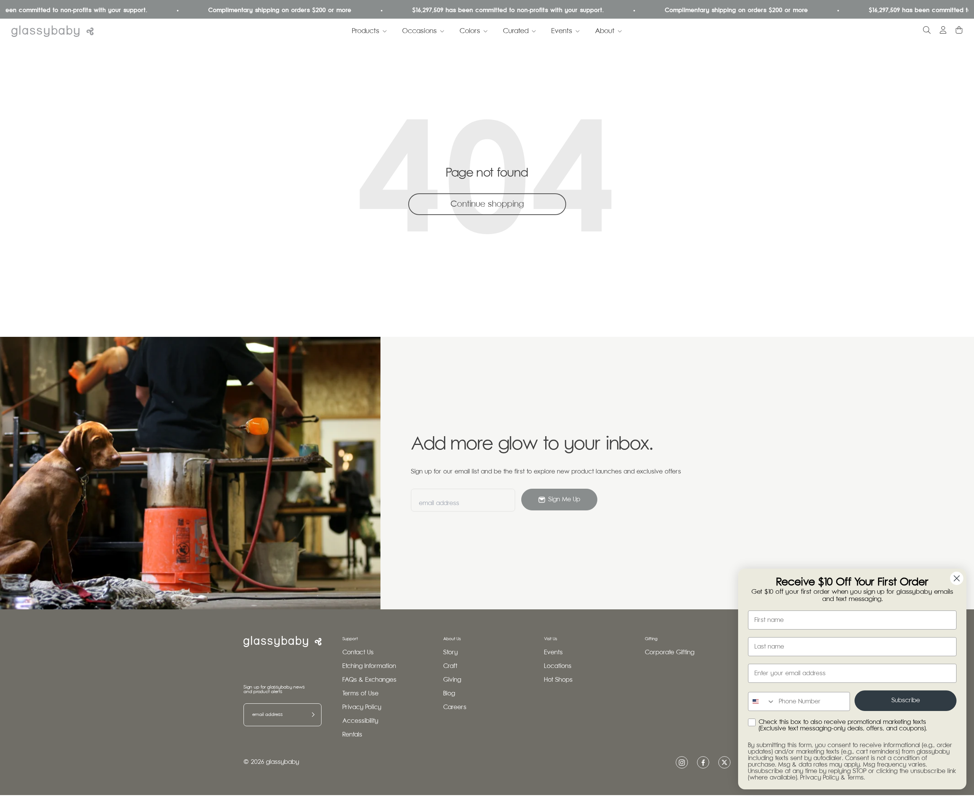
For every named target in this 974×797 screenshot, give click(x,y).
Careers (454, 707)
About (604, 31)
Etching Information (369, 666)
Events (561, 31)
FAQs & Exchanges (369, 680)
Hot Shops (558, 680)
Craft (450, 666)
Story (450, 652)
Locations (557, 666)
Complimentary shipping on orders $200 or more (252, 10)
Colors (470, 31)
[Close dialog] (956, 578)
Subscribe (905, 700)
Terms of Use (360, 694)
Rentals (352, 735)
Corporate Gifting (669, 652)
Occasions (419, 31)
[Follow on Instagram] (682, 762)
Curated (515, 31)
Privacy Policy (361, 707)
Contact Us (358, 652)
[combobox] (761, 701)
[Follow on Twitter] (724, 762)
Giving (452, 680)
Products (365, 31)
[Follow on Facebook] (703, 762)
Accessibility (360, 721)
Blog (449, 694)
